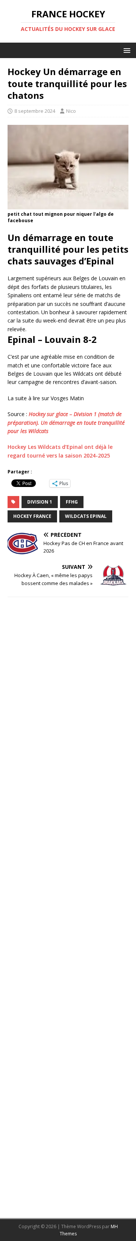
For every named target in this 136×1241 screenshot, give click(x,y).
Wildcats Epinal (86, 516)
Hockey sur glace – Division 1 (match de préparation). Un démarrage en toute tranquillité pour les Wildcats (66, 422)
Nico (71, 111)
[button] (125, 50)
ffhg (72, 502)
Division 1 (39, 502)
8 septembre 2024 (34, 111)
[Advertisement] (68, 904)
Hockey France (32, 516)
